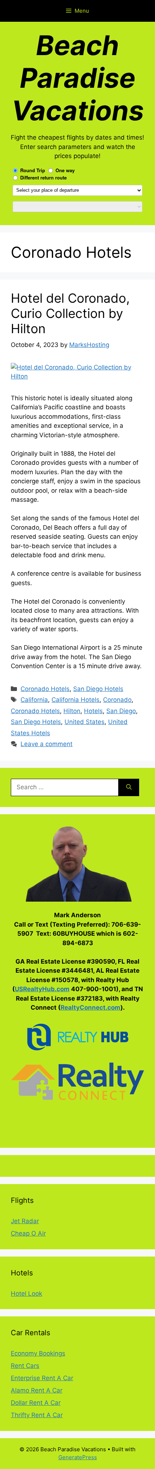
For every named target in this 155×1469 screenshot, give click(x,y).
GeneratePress (77, 1457)
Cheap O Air (28, 1233)
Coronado (117, 699)
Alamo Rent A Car (36, 1390)
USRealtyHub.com (42, 989)
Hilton (71, 711)
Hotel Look (26, 1293)
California (34, 699)
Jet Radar (25, 1221)
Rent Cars (25, 1365)
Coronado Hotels (45, 688)
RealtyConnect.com (90, 1007)
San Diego (121, 711)
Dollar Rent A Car (36, 1402)
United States (85, 721)
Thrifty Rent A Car (37, 1415)
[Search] (129, 787)
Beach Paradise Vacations (78, 78)
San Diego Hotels (98, 688)
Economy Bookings (38, 1353)
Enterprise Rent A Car (42, 1378)
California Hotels (75, 699)
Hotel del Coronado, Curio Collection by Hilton (70, 313)
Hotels (93, 711)
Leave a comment (46, 744)
